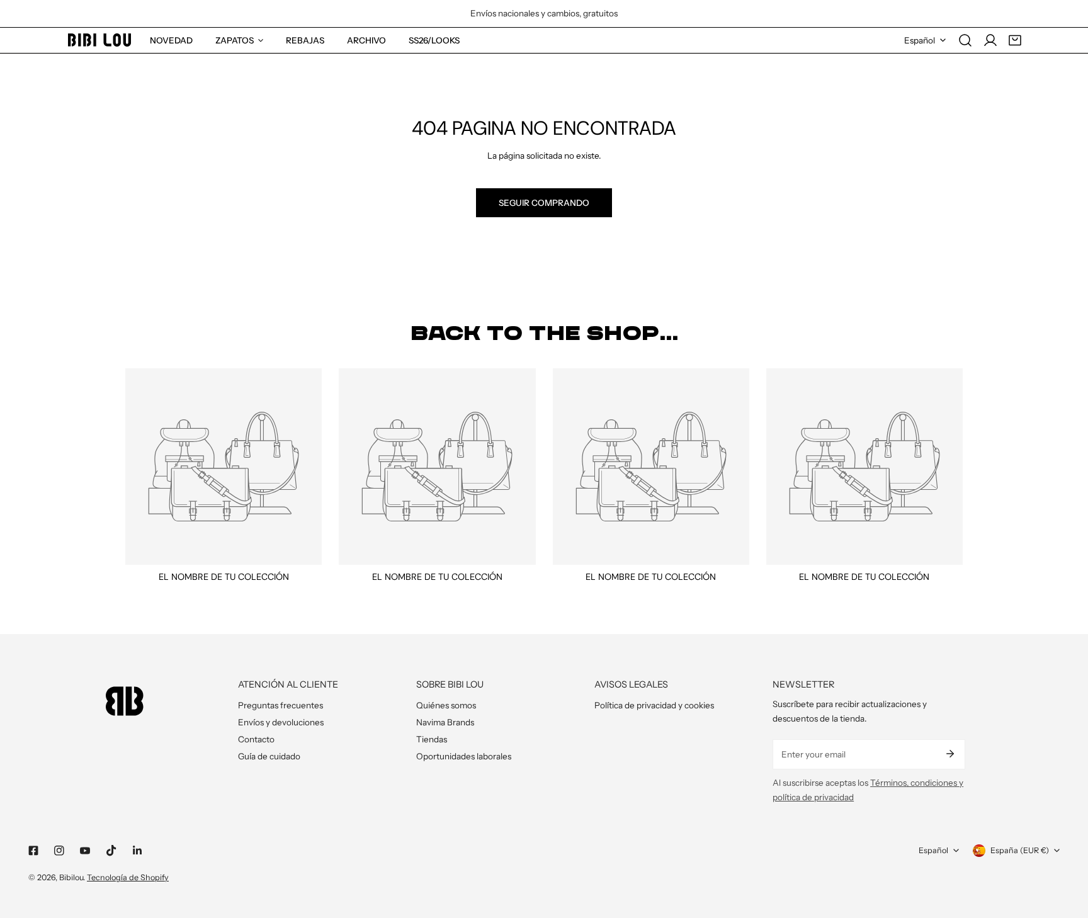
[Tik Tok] (111, 851)
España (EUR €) (1019, 850)
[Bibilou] (99, 40)
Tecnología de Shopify (128, 877)
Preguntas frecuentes (280, 705)
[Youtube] (85, 851)
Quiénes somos (446, 705)
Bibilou (71, 877)
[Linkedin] (137, 851)
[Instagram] (59, 851)
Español (919, 40)
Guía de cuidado (269, 756)
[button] (1015, 40)
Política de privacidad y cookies (654, 705)
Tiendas (431, 739)
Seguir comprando (544, 203)
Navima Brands (445, 722)
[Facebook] (33, 851)
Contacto (256, 739)
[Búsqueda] (965, 40)
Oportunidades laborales (463, 756)
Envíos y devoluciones (281, 722)
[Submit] (950, 753)
